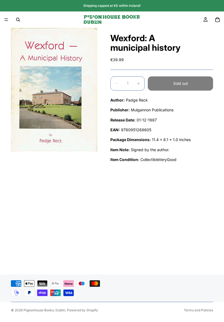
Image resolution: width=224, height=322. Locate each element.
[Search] (18, 20)
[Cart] (217, 20)
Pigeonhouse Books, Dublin (44, 310)
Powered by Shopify (82, 310)
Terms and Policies (198, 310)
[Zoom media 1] (54, 89)
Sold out (180, 83)
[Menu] (6, 19)
